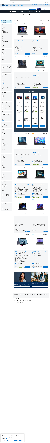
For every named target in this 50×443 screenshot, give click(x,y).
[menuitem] (7, 3)
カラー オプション (4, 181)
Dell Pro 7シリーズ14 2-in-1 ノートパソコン (39, 252)
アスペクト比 (3, 154)
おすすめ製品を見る (4, 6)
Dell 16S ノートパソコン (19, 217)
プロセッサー (3, 71)
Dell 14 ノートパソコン (36, 73)
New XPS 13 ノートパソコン (20, 40)
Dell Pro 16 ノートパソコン (42, 104)
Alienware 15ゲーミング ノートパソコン (22, 184)
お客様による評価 (4, 190)
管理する (5, 440)
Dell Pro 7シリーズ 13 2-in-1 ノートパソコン (40, 218)
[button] (36, 1)
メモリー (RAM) (4, 92)
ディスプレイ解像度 (4, 170)
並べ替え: (41, 20)
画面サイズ (3, 49)
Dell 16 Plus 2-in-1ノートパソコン (21, 251)
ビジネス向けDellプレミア (46, 2)
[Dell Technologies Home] (4, 1)
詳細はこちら (16, 53)
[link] (40, 1)
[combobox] (20, 1)
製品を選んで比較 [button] (27, 56)
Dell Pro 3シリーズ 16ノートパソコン (21, 150)
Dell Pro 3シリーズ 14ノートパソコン (21, 73)
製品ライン (3, 24)
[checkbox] (3, 27)
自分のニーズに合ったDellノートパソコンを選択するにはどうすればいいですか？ (24, 300)
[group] (19, 110)
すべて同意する (21, 440)
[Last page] (37, 270)
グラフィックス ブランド (5, 102)
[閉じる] (23, 434)
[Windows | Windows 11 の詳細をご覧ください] (32, 9)
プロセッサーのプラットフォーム (6, 203)
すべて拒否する (16, 440)
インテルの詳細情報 (43, 9)
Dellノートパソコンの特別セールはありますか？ (20, 302)
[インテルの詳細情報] (39, 9)
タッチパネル (3, 149)
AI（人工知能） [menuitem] (2, 2)
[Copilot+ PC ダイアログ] (7, 46)
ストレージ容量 (4, 129)
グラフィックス (4, 111)
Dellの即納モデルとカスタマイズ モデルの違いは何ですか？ (21, 304)
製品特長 (3, 139)
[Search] (10, 113)
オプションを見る (27, 87)
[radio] (21, 36)
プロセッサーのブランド (5, 64)
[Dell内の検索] (29, 1)
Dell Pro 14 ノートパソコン (35, 104)
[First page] (25, 270)
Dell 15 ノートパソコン (36, 40)
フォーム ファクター (4, 59)
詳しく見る (41, 87)
